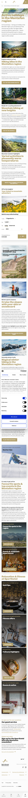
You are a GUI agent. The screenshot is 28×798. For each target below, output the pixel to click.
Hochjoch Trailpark (16, 115)
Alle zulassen (14, 416)
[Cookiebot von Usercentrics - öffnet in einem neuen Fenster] (20, 371)
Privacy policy (8, 782)
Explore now (8, 544)
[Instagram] (25, 767)
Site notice (15, 782)
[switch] (24, 402)
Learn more (7, 611)
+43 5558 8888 (17, 729)
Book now (7, 711)
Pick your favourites (10, 272)
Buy (23, 236)
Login (25, 796)
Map (11, 796)
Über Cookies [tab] (23, 374)
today (6, 225)
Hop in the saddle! (9, 130)
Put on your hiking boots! (11, 82)
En (22, 759)
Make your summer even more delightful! (14, 183)
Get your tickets (9, 569)
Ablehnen (14, 425)
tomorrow (12, 225)
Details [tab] (14, 374)
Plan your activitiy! (9, 440)
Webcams (4, 796)
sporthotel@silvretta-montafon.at (10, 732)
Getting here (4, 775)
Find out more (8, 677)
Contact (18, 796)
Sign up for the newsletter (8, 752)
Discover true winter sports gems (14, 334)
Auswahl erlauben (14, 421)
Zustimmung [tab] (5, 374)
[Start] (2, 5)
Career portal (5, 772)
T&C (2, 782)
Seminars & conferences (18, 772)
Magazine (21, 775)
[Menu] (2, 2)
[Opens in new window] (18, 786)
